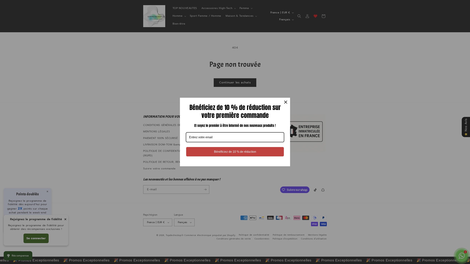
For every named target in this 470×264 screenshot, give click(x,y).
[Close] (285, 102)
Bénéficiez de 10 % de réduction (235, 151)
